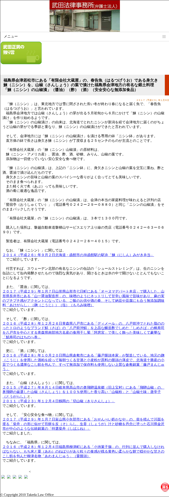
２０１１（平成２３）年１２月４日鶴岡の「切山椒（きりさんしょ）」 (58, 401)
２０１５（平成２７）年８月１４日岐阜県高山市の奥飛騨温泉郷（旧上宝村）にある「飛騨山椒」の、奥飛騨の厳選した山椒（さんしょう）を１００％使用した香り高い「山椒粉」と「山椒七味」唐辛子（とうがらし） (83, 392)
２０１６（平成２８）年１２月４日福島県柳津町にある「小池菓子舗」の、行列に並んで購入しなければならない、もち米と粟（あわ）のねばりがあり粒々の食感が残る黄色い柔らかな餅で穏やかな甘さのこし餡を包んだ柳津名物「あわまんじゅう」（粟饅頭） (83, 451)
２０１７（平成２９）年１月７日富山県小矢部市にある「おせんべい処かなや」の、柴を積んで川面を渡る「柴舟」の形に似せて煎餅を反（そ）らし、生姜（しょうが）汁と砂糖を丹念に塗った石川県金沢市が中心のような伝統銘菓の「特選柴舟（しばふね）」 (83, 423)
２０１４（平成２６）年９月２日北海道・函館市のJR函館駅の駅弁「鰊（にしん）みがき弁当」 (78, 255)
